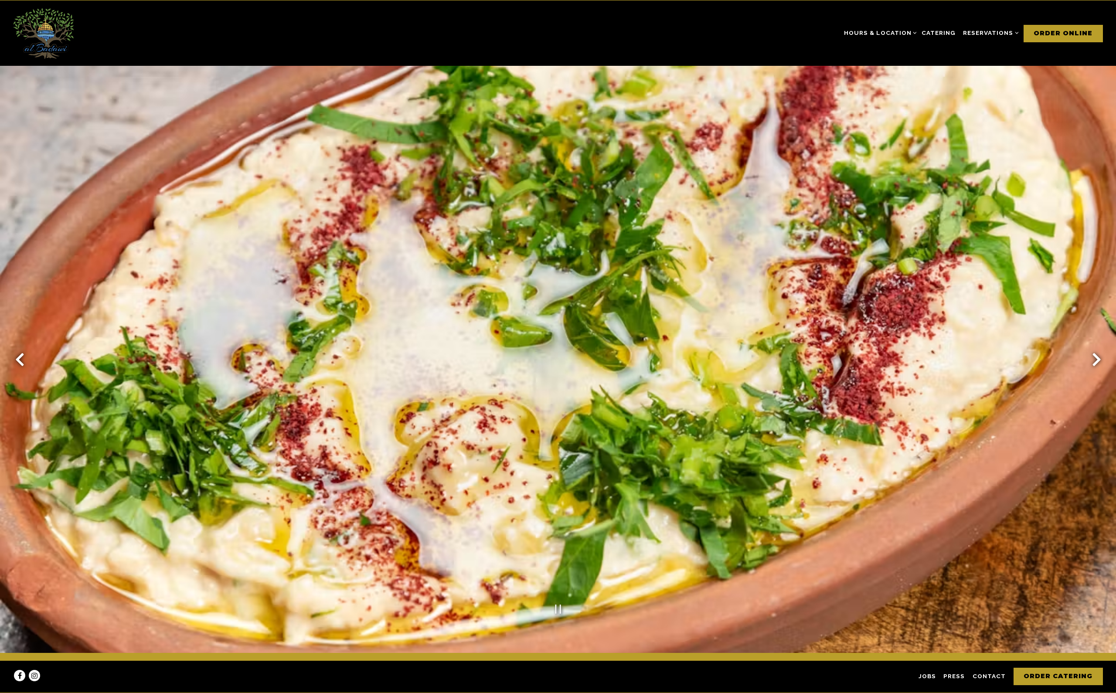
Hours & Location (879, 32)
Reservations (989, 32)
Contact (989, 676)
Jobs (927, 676)
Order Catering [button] (1058, 676)
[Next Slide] (1096, 360)
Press (954, 676)
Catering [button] (939, 32)
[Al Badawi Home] (43, 32)
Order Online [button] (1063, 33)
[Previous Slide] (19, 360)
